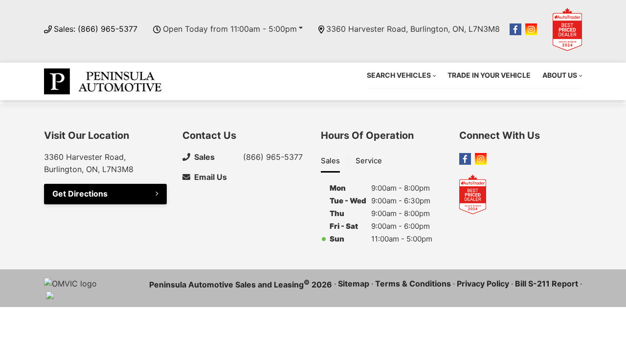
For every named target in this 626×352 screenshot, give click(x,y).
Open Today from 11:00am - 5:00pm (230, 29)
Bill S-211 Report (546, 283)
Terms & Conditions (413, 283)
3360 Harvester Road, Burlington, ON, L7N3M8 (413, 29)
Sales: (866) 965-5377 (95, 29)
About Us (559, 75)
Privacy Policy (483, 283)
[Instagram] (531, 29)
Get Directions (80, 193)
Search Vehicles (399, 75)
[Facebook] (515, 29)
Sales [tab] (330, 160)
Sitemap (353, 283)
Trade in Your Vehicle (489, 75)
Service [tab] (369, 160)
